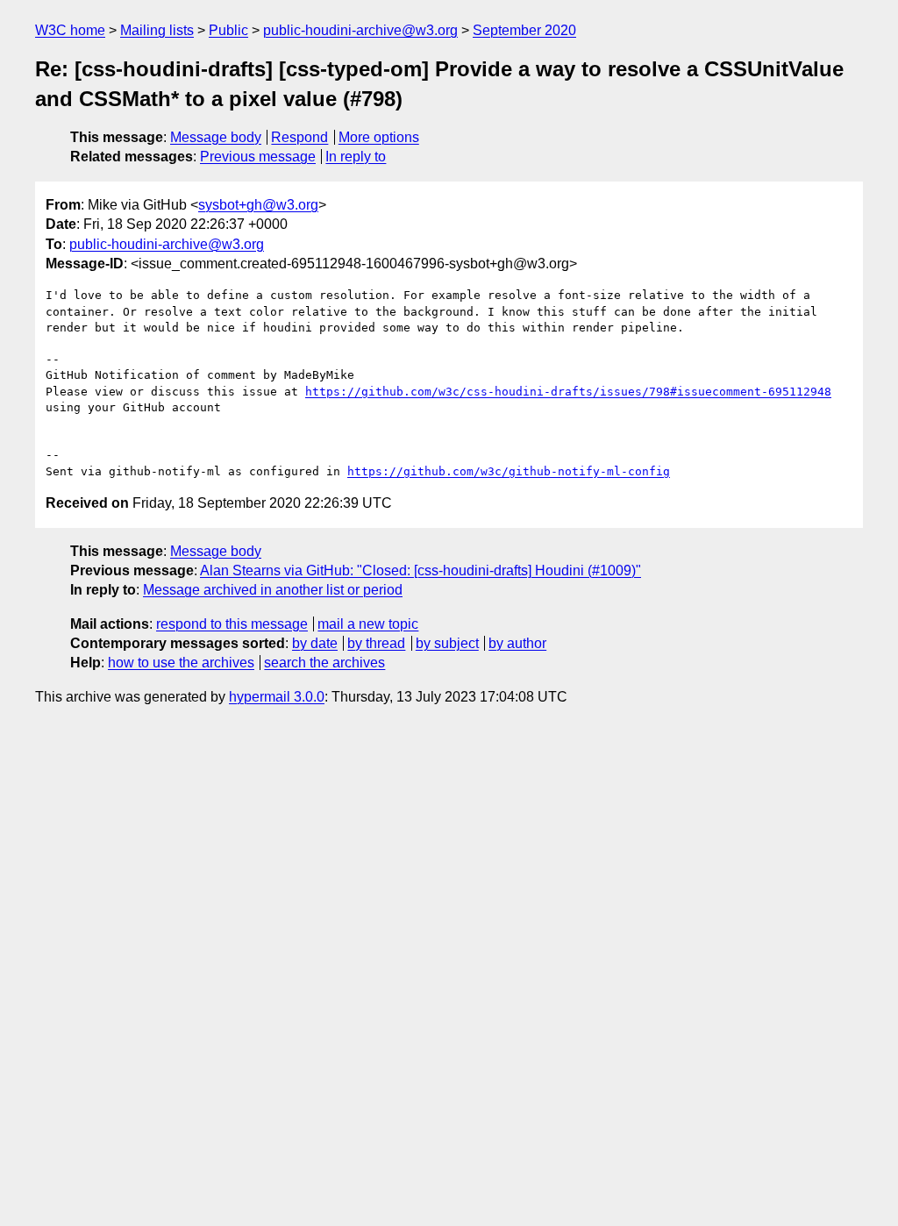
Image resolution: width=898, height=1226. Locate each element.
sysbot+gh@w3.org (258, 204)
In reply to (355, 156)
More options (379, 137)
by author (517, 643)
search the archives (324, 662)
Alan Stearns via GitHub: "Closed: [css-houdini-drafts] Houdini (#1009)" (420, 570)
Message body (215, 137)
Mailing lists (157, 30)
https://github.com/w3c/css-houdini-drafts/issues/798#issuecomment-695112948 (568, 391)
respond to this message (232, 624)
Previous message (258, 156)
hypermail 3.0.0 (276, 696)
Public (228, 30)
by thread (376, 643)
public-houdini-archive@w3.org (360, 30)
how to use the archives (181, 662)
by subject (447, 643)
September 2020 (524, 30)
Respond (299, 137)
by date (315, 643)
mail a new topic (367, 624)
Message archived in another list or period (273, 589)
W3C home (70, 30)
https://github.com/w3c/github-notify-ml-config (508, 471)
